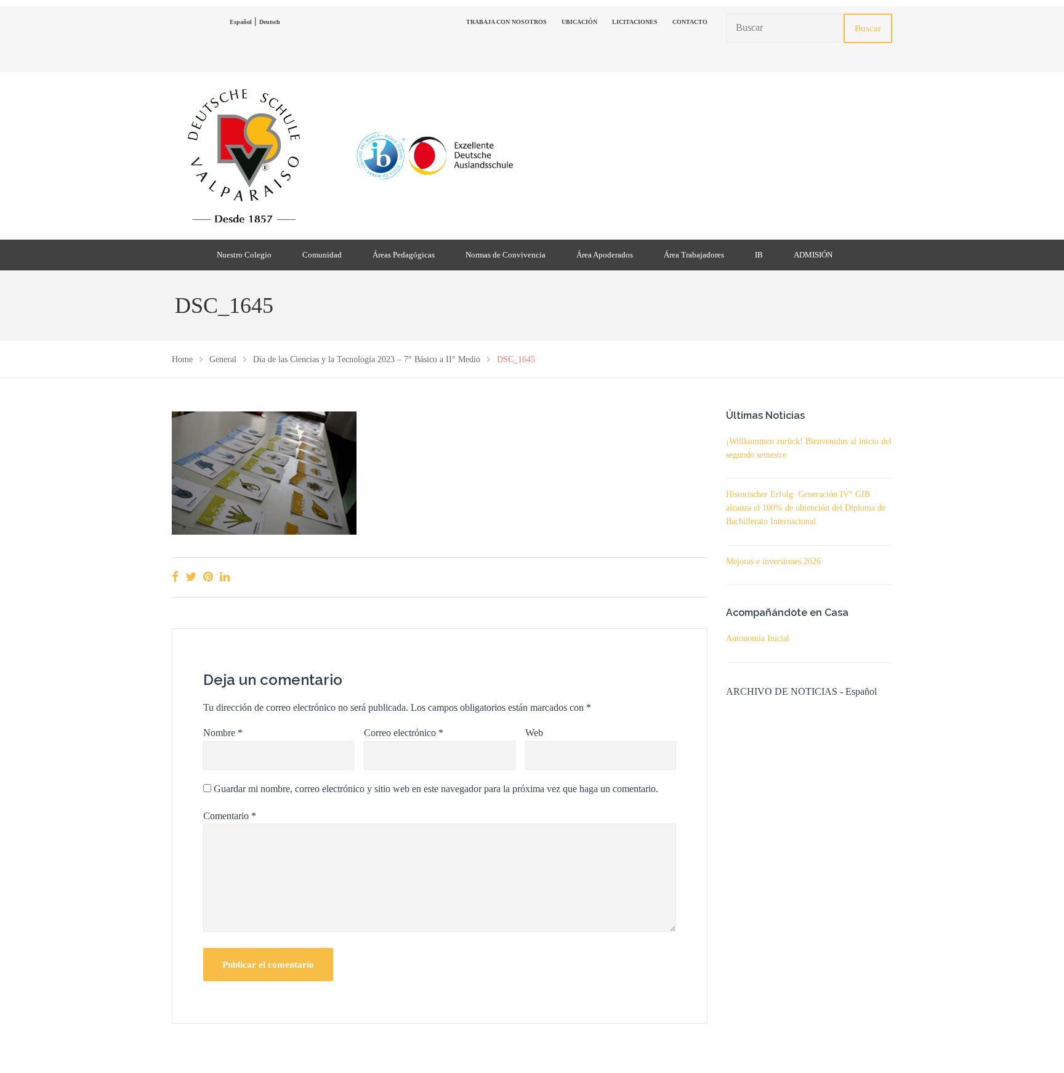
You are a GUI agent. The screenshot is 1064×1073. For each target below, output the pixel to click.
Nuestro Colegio (244, 254)
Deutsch (269, 21)
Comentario (229, 816)
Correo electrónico (403, 732)
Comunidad (322, 254)
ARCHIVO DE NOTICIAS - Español (801, 691)
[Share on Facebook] (175, 576)
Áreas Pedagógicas (404, 254)
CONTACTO (689, 21)
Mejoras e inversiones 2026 (773, 561)
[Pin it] (208, 576)
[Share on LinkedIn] (225, 576)
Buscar (868, 28)
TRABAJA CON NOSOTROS (506, 21)
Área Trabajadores (694, 254)
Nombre (223, 732)
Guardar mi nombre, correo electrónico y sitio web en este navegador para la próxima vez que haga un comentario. (436, 788)
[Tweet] (190, 576)
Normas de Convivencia (505, 254)
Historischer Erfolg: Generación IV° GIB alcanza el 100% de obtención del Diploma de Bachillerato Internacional (805, 508)
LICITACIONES (635, 21)
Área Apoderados (604, 254)
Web (534, 732)
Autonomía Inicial (757, 638)
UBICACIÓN (579, 21)
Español (241, 21)
